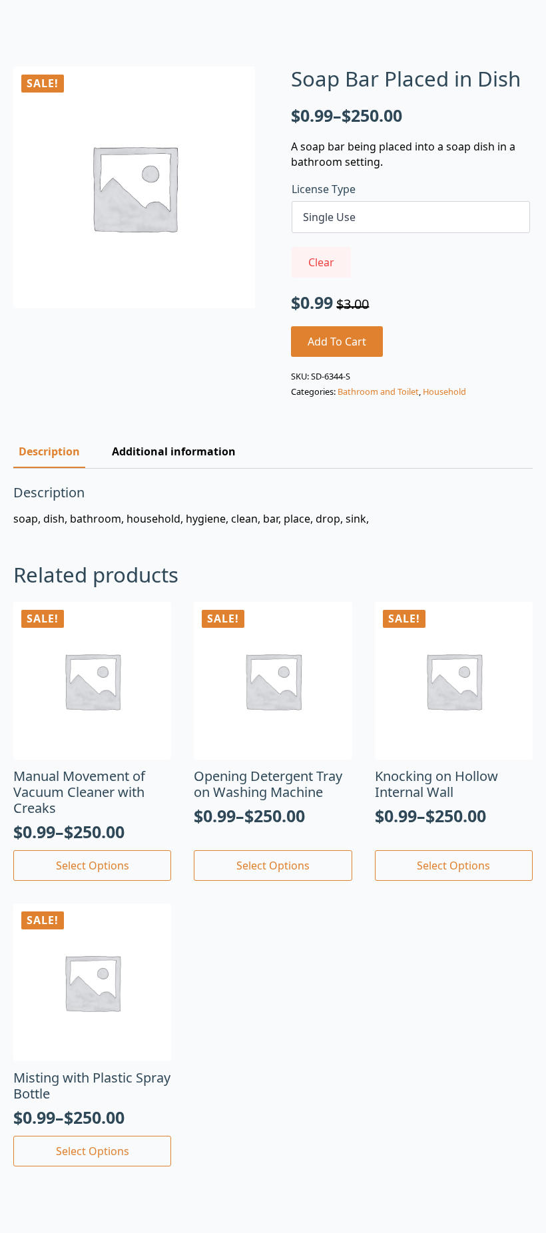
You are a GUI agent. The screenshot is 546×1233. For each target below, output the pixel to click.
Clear (321, 262)
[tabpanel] (273, 505)
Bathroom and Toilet (378, 391)
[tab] (49, 451)
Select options (92, 865)
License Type (324, 189)
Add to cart (337, 341)
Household (444, 391)
